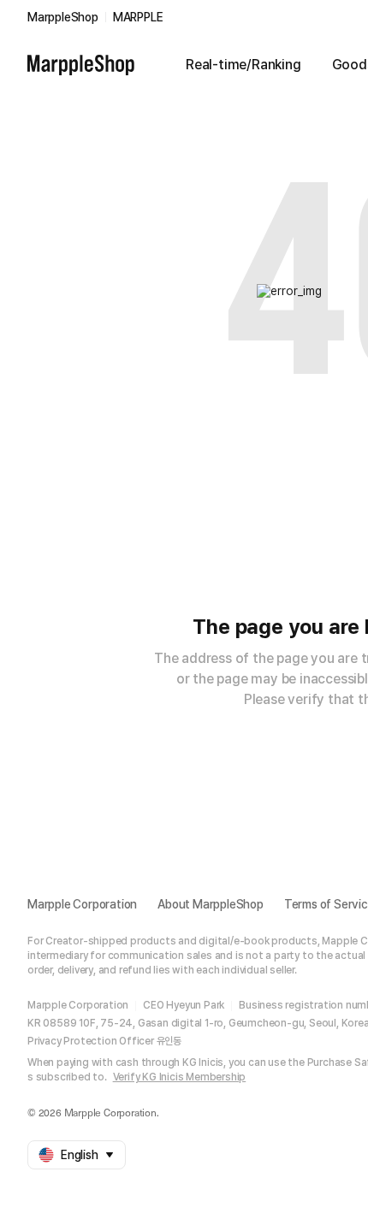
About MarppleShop (210, 904)
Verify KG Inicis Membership (179, 1077)
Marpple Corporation (82, 904)
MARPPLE (138, 17)
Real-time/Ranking (243, 64)
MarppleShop (62, 17)
